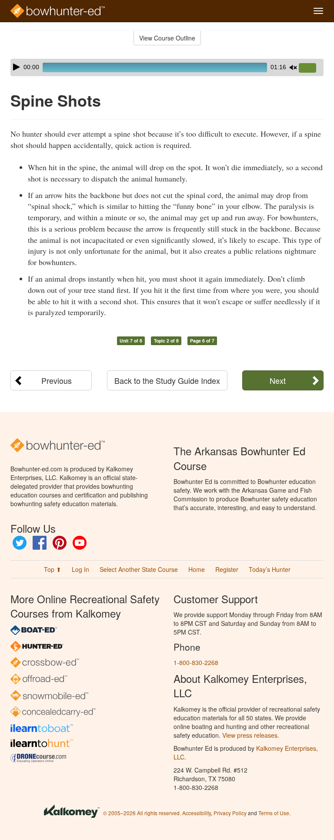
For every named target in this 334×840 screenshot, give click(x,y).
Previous (56, 380)
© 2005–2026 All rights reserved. (142, 812)
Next (278, 380)
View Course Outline (167, 38)
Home (196, 569)
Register (226, 569)
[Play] (16, 67)
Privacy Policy (230, 812)
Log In (80, 569)
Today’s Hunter (270, 569)
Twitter (20, 543)
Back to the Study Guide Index (167, 380)
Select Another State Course (139, 569)
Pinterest (60, 543)
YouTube (80, 543)
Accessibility (196, 812)
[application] (167, 67)
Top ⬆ (52, 569)
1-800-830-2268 (196, 662)
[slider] (311, 68)
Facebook (40, 543)
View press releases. (250, 735)
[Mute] (293, 67)
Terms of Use (273, 812)
